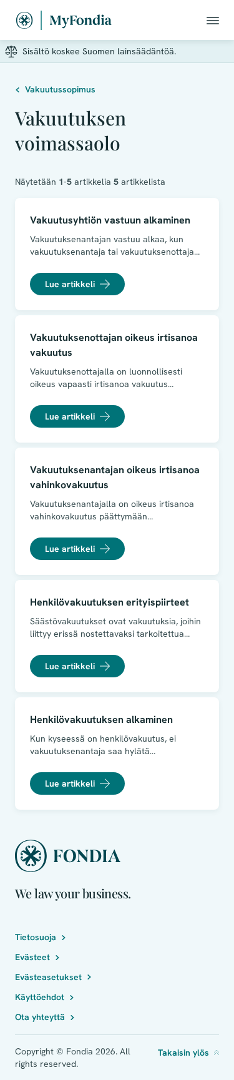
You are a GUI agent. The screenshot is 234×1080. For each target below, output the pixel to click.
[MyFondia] (64, 20)
